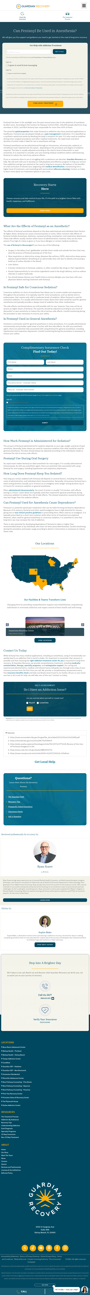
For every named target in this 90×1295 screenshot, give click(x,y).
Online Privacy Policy (48, 1256)
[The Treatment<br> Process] (67, 13)
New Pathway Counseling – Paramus (16, 1090)
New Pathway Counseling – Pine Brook (17, 1082)
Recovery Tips (14, 802)
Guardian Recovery (74, 159)
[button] (84, 5)
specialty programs (32, 665)
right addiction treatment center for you (46, 660)
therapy (19, 665)
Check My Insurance (22, 18)
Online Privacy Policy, (50, 1269)
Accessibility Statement (10, 1256)
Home (3, 1149)
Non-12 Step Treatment (10, 1137)
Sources (11, 733)
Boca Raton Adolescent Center (14, 1047)
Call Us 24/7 (45, 994)
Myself (32, 703)
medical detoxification (54, 166)
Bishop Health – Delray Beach (14, 1055)
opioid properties (22, 131)
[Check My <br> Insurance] (22, 13)
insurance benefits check (18, 673)
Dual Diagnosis (7, 1128)
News (3, 1158)
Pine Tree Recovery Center (12, 1094)
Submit (45, 423)
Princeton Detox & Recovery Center (16, 1097)
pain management (53, 134)
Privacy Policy (37, 57)
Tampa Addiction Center (12, 1059)
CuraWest (6, 1063)
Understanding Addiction (10, 1125)
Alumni (4, 1164)
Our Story (4, 1152)
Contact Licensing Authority (38, 1259)
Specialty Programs (8, 1131)
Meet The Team (7, 1155)
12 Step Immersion (8, 1134)
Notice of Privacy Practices (29, 1256)
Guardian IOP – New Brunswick (14, 1070)
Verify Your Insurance (45, 1019)
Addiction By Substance (10, 1120)
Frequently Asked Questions (20, 806)
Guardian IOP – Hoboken (12, 1066)
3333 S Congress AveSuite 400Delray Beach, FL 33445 (45, 1230)
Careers (4, 1161)
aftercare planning (61, 169)
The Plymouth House (10, 1101)
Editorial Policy (7, 1173)
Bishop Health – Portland (12, 1051)
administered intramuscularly (21, 490)
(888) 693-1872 (46, 998)
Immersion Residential (11, 1074)
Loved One (44, 703)
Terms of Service (47, 57)
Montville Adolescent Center (13, 1078)
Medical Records (20, 1259)
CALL (24, 1291)
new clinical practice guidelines (27, 512)
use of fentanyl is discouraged (20, 245)
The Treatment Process (67, 18)
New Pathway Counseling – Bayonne (16, 1086)
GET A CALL (59, 51)
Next (30, 709)
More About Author (45, 944)
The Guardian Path (16, 797)
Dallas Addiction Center (11, 1105)
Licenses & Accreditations (11, 1170)
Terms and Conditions (30, 88)
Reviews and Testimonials (11, 1167)
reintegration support (54, 665)
